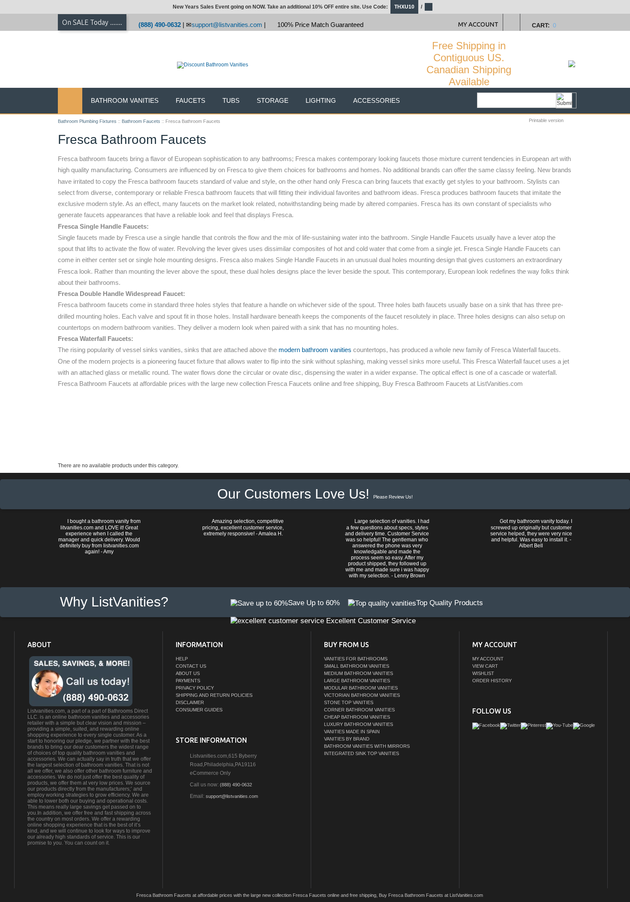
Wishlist (483, 673)
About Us (188, 673)
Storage (272, 100)
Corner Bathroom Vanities (359, 709)
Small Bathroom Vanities (356, 666)
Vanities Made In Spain (352, 731)
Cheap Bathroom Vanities (357, 717)
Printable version (546, 120)
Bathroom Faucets (141, 121)
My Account (488, 658)
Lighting (321, 100)
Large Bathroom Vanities (357, 680)
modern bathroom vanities (315, 349)
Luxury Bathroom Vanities (358, 724)
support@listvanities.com (227, 24)
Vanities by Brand (346, 738)
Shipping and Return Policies (214, 695)
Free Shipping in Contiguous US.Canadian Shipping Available (468, 63)
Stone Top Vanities (348, 702)
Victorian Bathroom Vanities (362, 695)
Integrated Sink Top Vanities (361, 753)
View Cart (485, 666)
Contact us (191, 666)
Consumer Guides (199, 709)
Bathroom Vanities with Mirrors (367, 746)
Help (182, 658)
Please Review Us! (393, 496)
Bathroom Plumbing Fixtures (87, 121)
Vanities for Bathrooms (355, 658)
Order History (492, 680)
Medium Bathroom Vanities (358, 673)
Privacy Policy (195, 687)
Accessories (376, 100)
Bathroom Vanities (125, 100)
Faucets (190, 100)
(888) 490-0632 (159, 24)
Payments (188, 680)
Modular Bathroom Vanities (361, 687)
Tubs (231, 100)
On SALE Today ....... (92, 22)
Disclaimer (190, 702)
